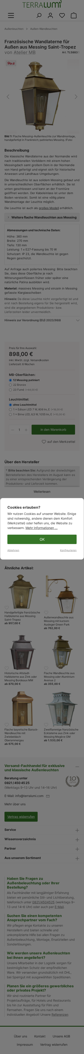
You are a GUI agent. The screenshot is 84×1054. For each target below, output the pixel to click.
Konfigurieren (68, 550)
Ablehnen (13, 550)
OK (42, 539)
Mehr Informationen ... (42, 528)
